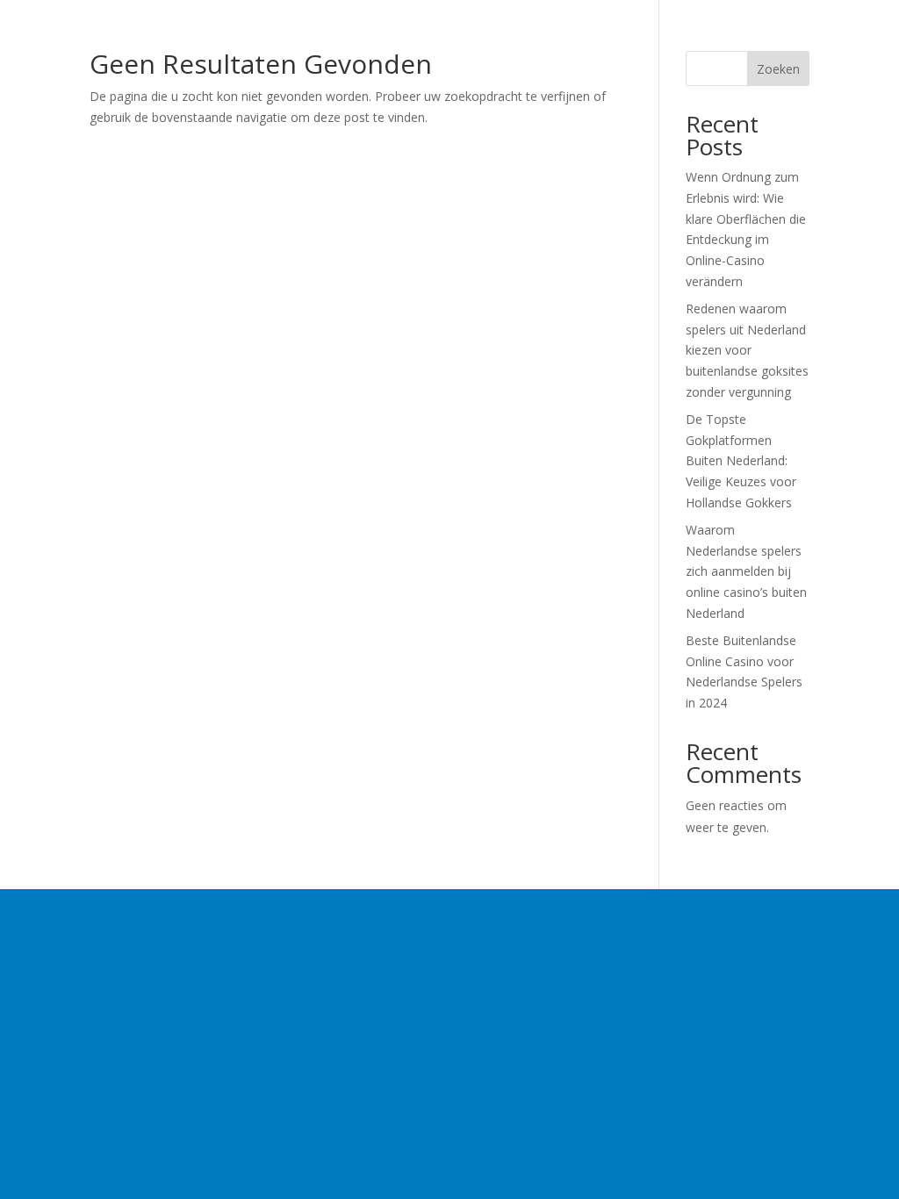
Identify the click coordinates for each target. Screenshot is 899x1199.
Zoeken (778, 69)
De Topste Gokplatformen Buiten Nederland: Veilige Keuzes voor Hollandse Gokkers (741, 461)
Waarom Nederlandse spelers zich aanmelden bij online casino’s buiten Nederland (746, 571)
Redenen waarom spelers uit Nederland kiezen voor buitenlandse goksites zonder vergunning (747, 350)
